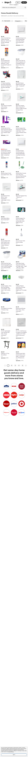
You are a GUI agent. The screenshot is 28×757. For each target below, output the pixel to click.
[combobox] (12, 7)
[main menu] (2, 2)
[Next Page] (26, 365)
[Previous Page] (5, 365)
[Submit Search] (25, 7)
